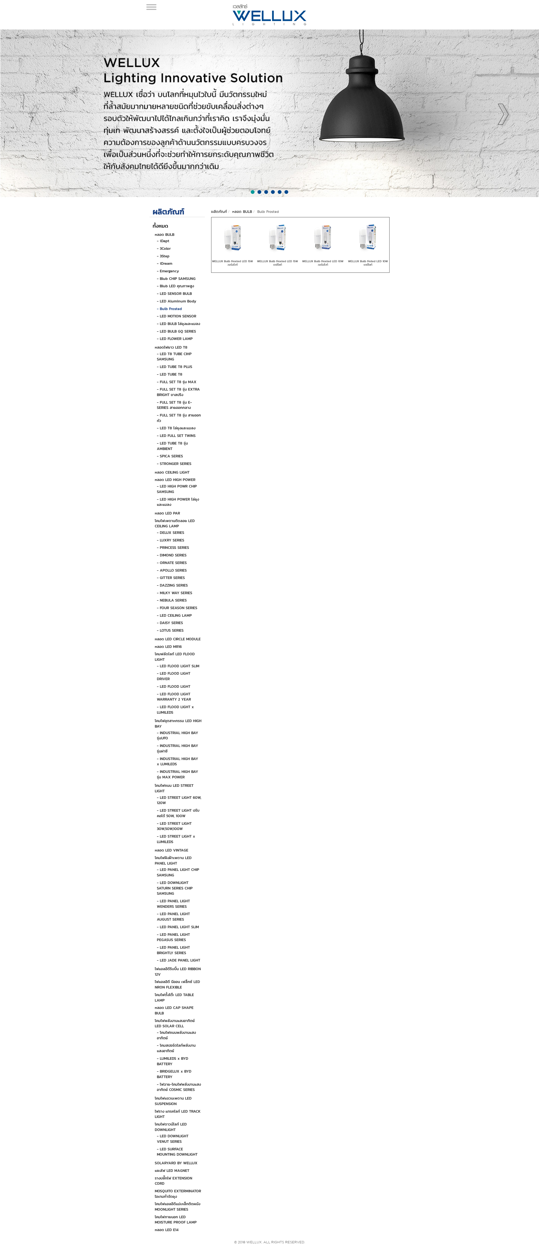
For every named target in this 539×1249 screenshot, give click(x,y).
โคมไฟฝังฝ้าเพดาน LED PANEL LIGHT (173, 860)
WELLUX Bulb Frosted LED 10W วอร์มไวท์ (322, 262)
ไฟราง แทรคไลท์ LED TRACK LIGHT (178, 1114)
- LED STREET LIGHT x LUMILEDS (176, 839)
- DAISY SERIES (170, 623)
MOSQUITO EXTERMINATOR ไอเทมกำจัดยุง (178, 1193)
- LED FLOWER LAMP (175, 338)
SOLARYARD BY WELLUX (176, 1163)
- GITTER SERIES (171, 577)
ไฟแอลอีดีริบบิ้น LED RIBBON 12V (178, 971)
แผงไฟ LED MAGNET (172, 1170)
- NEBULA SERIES (172, 600)
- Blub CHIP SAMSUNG (176, 278)
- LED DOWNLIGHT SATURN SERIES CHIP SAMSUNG (175, 888)
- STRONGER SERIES (174, 463)
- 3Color (164, 248)
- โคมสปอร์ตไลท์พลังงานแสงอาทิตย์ (176, 1048)
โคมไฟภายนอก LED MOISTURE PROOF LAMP (176, 1219)
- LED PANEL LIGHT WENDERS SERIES (173, 903)
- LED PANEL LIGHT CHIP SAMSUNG (178, 872)
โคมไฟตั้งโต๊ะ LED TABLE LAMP (174, 997)
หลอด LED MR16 (168, 646)
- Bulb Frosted (169, 309)
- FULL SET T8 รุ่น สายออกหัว (179, 417)
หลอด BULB (164, 234)
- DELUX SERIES (170, 532)
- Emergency (168, 271)
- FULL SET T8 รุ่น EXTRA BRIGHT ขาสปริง (178, 392)
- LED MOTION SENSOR (176, 316)
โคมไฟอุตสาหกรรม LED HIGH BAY (178, 723)
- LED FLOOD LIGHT (173, 686)
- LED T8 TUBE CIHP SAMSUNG (174, 356)
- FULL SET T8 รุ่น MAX (176, 382)
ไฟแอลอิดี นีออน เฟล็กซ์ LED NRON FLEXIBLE (177, 984)
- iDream (164, 263)
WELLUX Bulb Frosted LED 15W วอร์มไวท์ (232, 262)
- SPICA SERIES (170, 456)
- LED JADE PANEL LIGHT (178, 960)
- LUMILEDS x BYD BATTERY (172, 1061)
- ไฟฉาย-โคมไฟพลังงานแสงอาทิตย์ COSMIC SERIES (179, 1087)
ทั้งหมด (160, 226)
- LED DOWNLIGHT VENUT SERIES (172, 1138)
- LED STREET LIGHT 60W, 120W (179, 800)
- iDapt (163, 241)
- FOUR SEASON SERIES (177, 608)
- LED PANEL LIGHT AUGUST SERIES (173, 916)
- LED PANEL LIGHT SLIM (178, 927)
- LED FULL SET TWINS (176, 435)
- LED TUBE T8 (169, 374)
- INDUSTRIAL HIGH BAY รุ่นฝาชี (177, 748)
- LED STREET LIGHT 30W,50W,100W (174, 826)
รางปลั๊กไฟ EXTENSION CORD (173, 1180)
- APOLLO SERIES (172, 570)
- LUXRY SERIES (170, 540)
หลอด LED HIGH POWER (175, 479)
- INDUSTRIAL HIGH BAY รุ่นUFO (177, 735)
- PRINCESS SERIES (173, 547)
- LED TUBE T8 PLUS (174, 366)
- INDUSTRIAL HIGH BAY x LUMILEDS (177, 761)
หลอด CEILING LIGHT (172, 472)
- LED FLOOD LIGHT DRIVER (173, 676)
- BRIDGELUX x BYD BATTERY (174, 1074)
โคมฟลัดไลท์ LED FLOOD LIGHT (175, 656)
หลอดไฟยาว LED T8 (171, 347)
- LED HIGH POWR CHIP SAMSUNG (177, 488)
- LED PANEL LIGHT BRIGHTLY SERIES (173, 950)
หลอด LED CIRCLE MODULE (178, 639)
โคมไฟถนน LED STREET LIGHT (174, 788)
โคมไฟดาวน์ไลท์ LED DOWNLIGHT (171, 1126)
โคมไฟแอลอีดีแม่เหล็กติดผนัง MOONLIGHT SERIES (177, 1206)
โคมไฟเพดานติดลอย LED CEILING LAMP (175, 523)
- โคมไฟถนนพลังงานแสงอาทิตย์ (176, 1035)
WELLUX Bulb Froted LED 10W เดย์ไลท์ (368, 262)
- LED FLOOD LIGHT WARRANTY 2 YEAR (174, 696)
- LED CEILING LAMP (174, 615)
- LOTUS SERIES (170, 630)
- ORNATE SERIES (172, 562)
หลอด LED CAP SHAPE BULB (174, 1010)
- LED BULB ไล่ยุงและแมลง (178, 323)
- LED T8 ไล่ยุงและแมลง (176, 428)
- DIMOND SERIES (172, 555)
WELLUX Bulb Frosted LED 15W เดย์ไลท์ (277, 262)
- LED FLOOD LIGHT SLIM (178, 666)
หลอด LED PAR (167, 513)
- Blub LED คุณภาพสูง (175, 286)
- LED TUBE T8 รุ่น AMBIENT (172, 445)
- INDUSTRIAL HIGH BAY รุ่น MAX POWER (177, 774)
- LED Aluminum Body (176, 301)
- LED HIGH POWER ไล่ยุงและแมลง (178, 502)
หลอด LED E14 (167, 1230)
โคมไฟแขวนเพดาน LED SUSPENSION (173, 1101)
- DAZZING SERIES (172, 585)
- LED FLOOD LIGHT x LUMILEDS (175, 709)
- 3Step (163, 256)
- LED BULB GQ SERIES (176, 331)
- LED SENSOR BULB (174, 293)
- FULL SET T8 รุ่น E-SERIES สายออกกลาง (174, 405)
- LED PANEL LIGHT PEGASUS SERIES (173, 937)
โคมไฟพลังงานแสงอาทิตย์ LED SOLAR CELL (175, 1023)
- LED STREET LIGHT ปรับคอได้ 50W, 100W (178, 813)
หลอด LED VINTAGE (171, 850)
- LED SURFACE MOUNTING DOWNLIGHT (177, 1151)
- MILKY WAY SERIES (174, 593)
